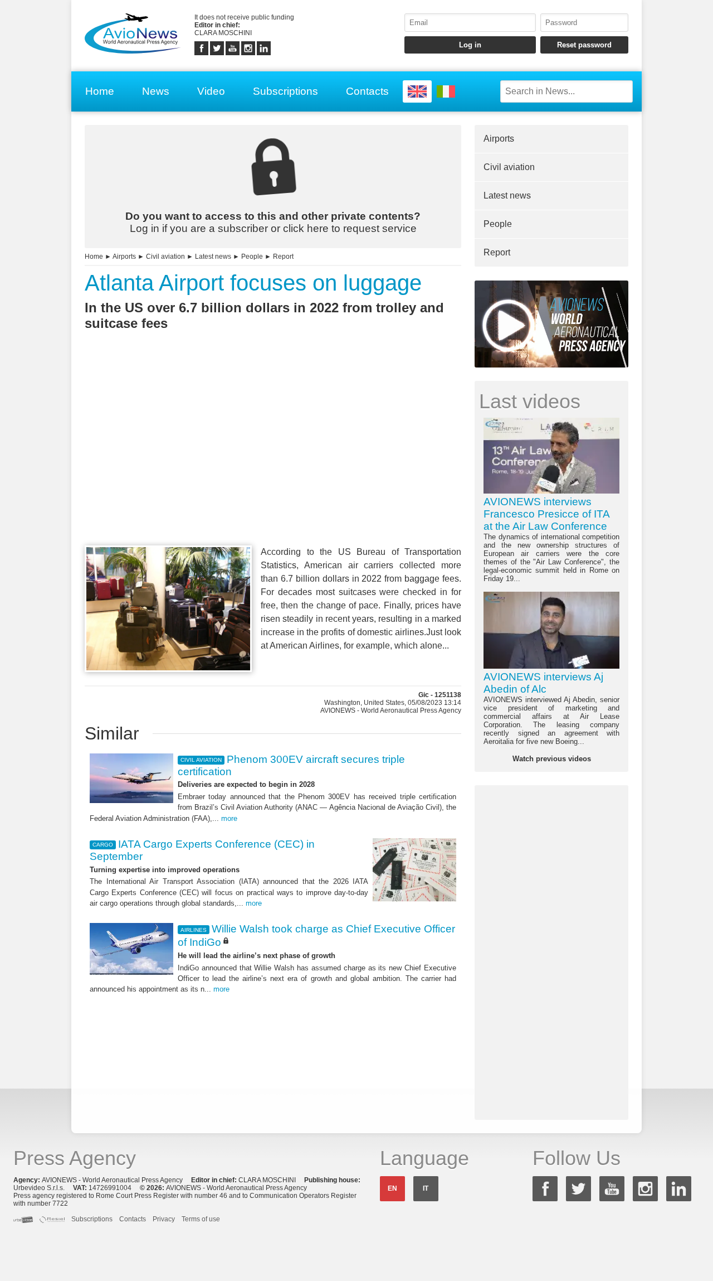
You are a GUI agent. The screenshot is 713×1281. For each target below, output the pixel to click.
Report (283, 256)
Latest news (213, 256)
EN (392, 1188)
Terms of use (201, 1219)
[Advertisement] (273, 458)
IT (425, 1188)
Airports (124, 256)
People (252, 256)
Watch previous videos (551, 759)
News (155, 91)
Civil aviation (165, 256)
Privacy (164, 1219)
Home (99, 91)
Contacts (367, 91)
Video (211, 91)
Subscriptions (285, 91)
